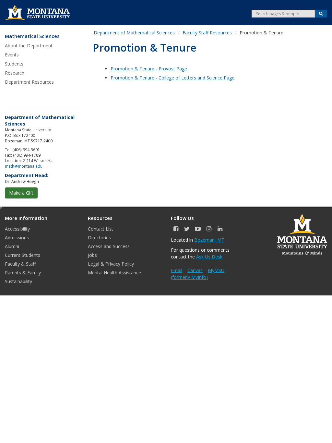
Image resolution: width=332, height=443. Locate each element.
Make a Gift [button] (21, 193)
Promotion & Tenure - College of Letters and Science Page (172, 78)
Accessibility (17, 229)
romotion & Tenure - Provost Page (150, 69)
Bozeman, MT (209, 240)
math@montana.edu (23, 166)
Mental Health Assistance (114, 272)
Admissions (17, 237)
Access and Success (109, 246)
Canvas (195, 270)
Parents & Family (23, 272)
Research (14, 73)
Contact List (100, 229)
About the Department (29, 45)
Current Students (22, 255)
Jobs (92, 255)
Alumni (12, 246)
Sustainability (18, 281)
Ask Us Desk (209, 257)
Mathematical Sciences (32, 36)
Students (14, 64)
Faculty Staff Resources (207, 33)
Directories (99, 237)
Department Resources (29, 82)
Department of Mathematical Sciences (134, 33)
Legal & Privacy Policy (111, 264)
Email (176, 270)
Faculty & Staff (20, 264)
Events (12, 55)
